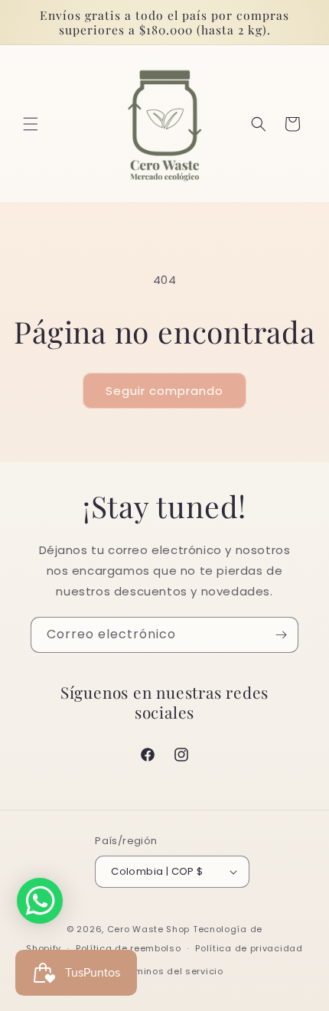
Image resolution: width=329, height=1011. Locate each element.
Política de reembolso (128, 948)
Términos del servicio (171, 971)
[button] (30, 124)
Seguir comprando (164, 391)
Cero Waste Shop (149, 929)
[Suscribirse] (281, 635)
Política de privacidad (248, 948)
